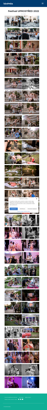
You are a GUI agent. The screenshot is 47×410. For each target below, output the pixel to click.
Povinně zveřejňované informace (11, 397)
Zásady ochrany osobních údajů (23, 211)
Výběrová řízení (28, 397)
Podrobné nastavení (32, 208)
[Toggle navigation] (42, 3)
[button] (36, 198)
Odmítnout (22, 208)
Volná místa (21, 397)
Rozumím (13, 208)
